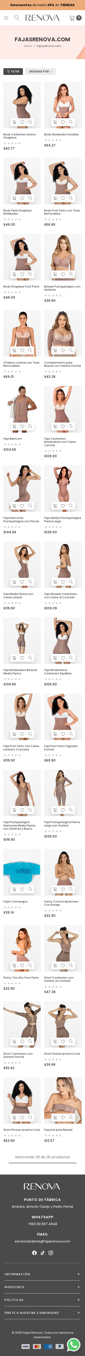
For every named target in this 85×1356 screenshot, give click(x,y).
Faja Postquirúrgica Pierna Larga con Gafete (62, 823)
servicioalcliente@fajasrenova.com (42, 1241)
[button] (14, 122)
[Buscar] (17, 17)
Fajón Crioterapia (15, 901)
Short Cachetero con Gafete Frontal (18, 1055)
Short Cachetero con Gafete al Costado (58, 979)
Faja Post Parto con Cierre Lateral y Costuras (21, 747)
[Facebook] (34, 1253)
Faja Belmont (12, 439)
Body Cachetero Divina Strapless (19, 135)
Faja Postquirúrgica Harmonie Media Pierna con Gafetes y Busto (19, 825)
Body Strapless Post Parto (21, 286)
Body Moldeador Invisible (61, 134)
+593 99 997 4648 (42, 1224)
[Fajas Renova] (43, 18)
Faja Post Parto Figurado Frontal (61, 747)
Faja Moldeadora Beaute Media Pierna (20, 671)
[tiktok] (42, 1253)
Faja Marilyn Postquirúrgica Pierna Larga (62, 519)
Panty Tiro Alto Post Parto (21, 978)
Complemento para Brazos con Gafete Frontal (62, 364)
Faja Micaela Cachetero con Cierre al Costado (60, 595)
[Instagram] (51, 1253)
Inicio (28, 46)
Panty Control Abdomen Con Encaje (61, 903)
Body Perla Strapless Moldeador (17, 212)
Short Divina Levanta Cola (62, 1054)
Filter (15, 71)
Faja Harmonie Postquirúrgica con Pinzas (21, 519)
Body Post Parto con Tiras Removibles (62, 212)
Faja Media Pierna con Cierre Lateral (18, 595)
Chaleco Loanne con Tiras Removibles (21, 364)
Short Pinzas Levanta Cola (21, 1130)
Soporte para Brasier (58, 1130)
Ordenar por (39, 71)
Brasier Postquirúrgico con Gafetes (62, 288)
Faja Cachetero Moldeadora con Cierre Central (60, 442)
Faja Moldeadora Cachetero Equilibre (58, 671)
